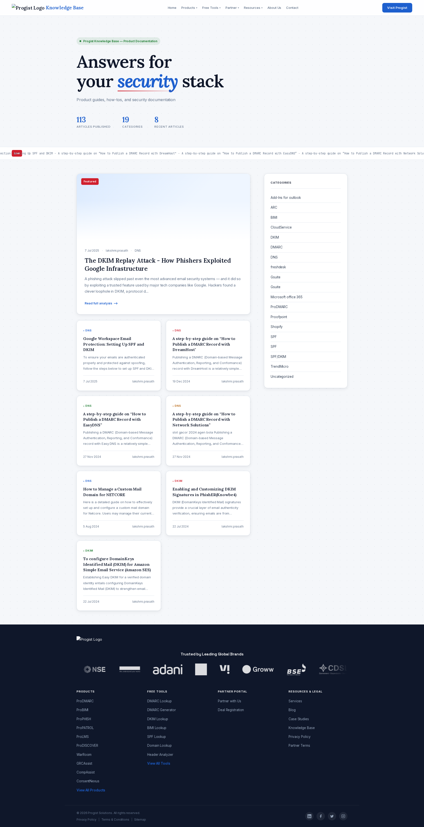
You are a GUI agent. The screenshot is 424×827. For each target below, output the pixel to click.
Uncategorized (282, 377)
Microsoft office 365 (287, 297)
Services (295, 701)
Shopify (277, 327)
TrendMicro (280, 366)
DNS (274, 257)
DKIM (275, 237)
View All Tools (158, 763)
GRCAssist (84, 763)
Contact (292, 8)
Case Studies (299, 719)
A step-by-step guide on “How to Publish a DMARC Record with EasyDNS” (303, 486)
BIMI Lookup (156, 728)
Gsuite (275, 277)
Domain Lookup (159, 745)
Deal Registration (231, 710)
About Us (274, 8)
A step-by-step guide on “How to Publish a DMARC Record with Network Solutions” (303, 508)
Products (189, 8)
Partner (232, 8)
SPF (274, 337)
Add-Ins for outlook (286, 198)
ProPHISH (84, 719)
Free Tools (211, 8)
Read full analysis (98, 303)
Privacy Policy (300, 737)
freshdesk (278, 267)
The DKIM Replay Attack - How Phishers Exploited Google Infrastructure (301, 420)
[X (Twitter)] (332, 816)
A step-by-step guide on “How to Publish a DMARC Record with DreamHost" (303, 464)
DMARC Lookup (159, 701)
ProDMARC (279, 307)
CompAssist (86, 772)
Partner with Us (229, 701)
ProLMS (83, 737)
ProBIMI (82, 710)
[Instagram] (343, 816)
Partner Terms (299, 745)
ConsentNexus (88, 781)
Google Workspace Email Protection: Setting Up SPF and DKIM (304, 442)
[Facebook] (321, 816)
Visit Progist (397, 8)
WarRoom (84, 755)
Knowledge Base (302, 728)
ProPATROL (85, 728)
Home (172, 8)
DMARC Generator (161, 710)
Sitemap (140, 819)
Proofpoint (279, 317)
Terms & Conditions (115, 819)
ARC (274, 207)
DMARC (277, 247)
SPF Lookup (156, 737)
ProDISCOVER (87, 745)
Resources (253, 8)
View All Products (91, 790)
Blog (292, 710)
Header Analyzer (160, 755)
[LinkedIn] (309, 816)
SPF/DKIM (278, 357)
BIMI (274, 217)
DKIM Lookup (157, 719)
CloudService (281, 227)
